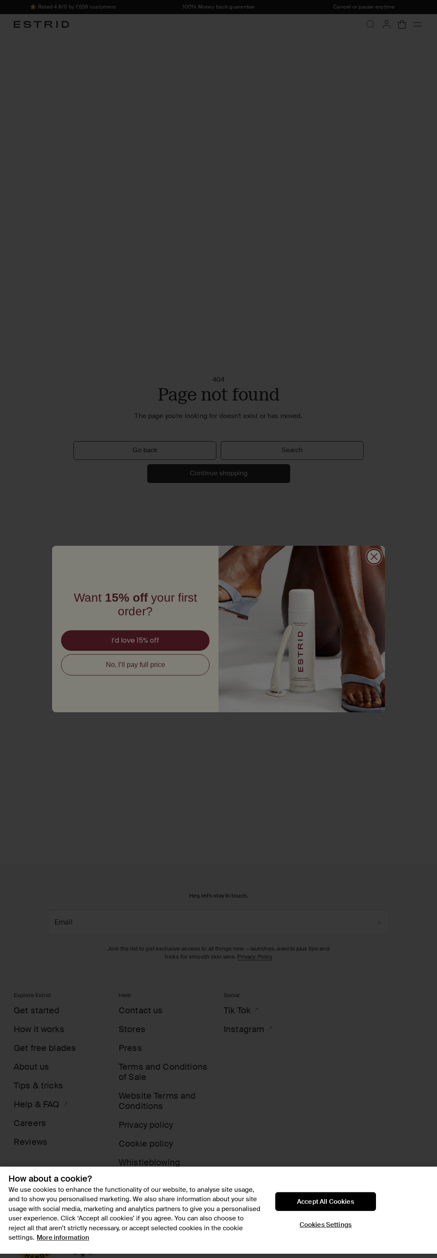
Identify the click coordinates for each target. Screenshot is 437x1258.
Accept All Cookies (325, 1201)
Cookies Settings (326, 1224)
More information (63, 1237)
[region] (218, 1210)
